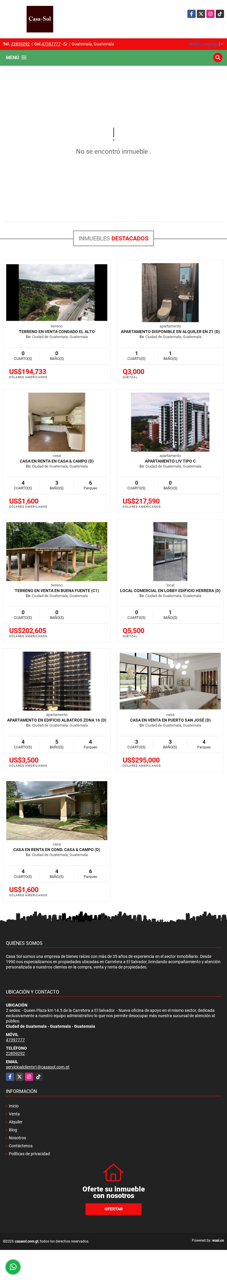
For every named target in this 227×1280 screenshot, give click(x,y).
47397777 (51, 44)
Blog (13, 1129)
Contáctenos (21, 1145)
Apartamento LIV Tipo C (170, 461)
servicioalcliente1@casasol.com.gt (37, 1067)
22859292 (20, 44)
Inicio (14, 1106)
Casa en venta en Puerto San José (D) (170, 720)
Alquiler (15, 1122)
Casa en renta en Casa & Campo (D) (57, 461)
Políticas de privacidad (29, 1153)
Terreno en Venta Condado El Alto (57, 331)
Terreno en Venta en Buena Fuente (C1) (57, 590)
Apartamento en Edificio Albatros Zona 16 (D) (56, 720)
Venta (14, 1114)
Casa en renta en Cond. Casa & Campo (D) (56, 849)
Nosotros (17, 1137)
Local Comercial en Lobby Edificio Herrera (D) (170, 590)
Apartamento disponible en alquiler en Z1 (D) (170, 331)
